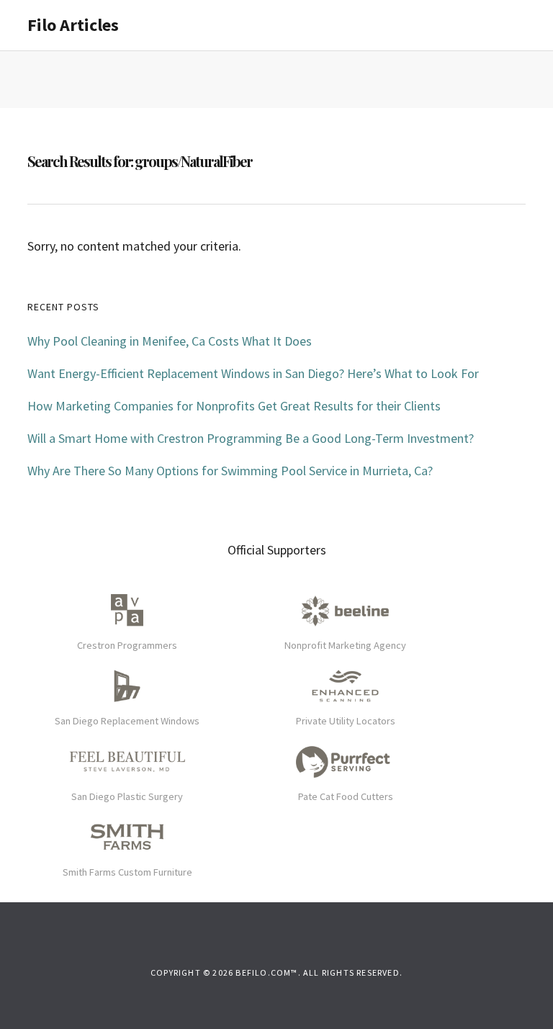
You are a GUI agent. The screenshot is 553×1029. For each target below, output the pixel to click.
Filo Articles (73, 25)
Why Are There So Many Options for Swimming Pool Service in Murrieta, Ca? (230, 470)
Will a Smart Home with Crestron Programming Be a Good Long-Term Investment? (250, 438)
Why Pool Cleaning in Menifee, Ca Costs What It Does (169, 341)
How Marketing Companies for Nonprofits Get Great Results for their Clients (234, 405)
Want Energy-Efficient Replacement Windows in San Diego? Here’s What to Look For (253, 373)
